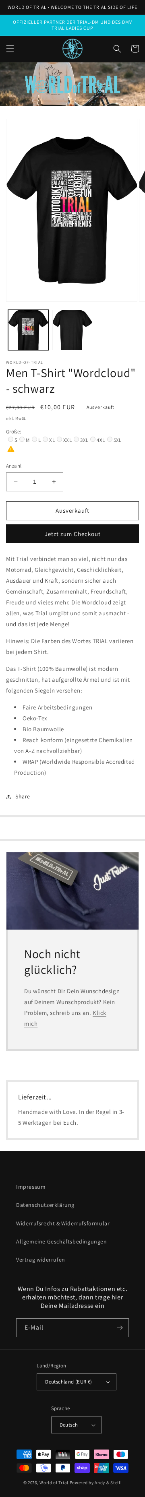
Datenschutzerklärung (45, 1204)
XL (52, 440)
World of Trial (53, 1482)
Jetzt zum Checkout (73, 534)
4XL (101, 440)
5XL (118, 440)
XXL (67, 440)
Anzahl (13, 465)
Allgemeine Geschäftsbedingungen (61, 1241)
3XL (84, 440)
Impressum (31, 1186)
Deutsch (69, 1424)
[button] (10, 49)
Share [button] (22, 796)
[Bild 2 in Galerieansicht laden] (72, 330)
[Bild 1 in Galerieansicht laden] (28, 330)
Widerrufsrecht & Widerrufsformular (63, 1223)
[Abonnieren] (119, 1327)
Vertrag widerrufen (40, 1259)
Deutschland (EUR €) (68, 1381)
